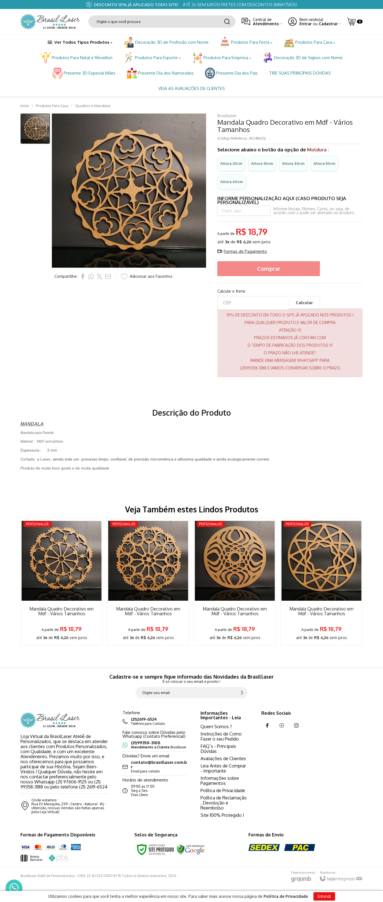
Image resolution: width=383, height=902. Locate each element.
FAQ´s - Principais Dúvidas (218, 748)
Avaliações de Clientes (223, 758)
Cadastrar (328, 24)
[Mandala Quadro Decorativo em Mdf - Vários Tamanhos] (61, 581)
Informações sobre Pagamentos (219, 780)
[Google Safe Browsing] (191, 849)
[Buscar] (227, 21)
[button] (35, 129)
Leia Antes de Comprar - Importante (223, 768)
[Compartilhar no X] (99, 276)
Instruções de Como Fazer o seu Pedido (221, 736)
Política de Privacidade (222, 790)
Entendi (324, 896)
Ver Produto (61, 611)
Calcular (304, 302)
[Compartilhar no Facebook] (83, 276)
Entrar (305, 24)
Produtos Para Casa (52, 105)
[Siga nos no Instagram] (296, 725)
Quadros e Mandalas (93, 105)
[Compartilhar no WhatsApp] (91, 276)
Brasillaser (227, 116)
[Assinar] (242, 692)
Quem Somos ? (216, 726)
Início (24, 105)
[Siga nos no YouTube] (282, 725)
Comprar (268, 268)
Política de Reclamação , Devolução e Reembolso (223, 803)
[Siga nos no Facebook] (267, 725)
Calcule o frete (231, 291)
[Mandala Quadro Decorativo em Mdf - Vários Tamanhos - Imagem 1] (35, 129)
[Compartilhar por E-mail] (108, 276)
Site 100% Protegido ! (222, 815)
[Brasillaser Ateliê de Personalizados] (51, 21)
